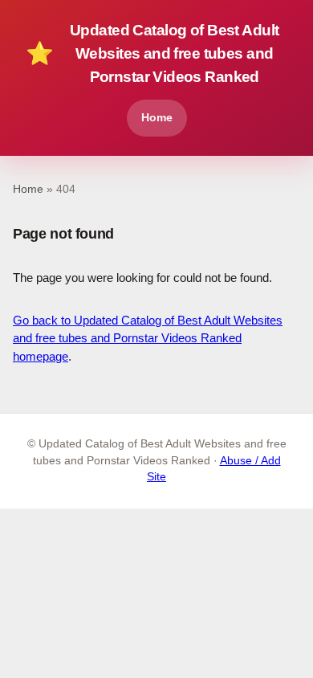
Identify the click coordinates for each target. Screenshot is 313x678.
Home (157, 117)
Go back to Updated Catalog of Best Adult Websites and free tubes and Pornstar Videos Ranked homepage (148, 338)
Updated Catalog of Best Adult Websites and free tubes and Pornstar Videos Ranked (152, 53)
